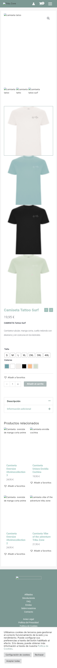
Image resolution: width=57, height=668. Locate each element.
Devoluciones (28, 598)
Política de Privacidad (28, 622)
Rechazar (39, 654)
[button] (14, 377)
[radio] (7, 355)
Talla (6, 349)
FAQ (29, 601)
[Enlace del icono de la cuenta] (33, 3)
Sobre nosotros (28, 608)
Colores (8, 360)
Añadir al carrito (35, 384)
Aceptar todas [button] (13, 661)
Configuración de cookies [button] (18, 654)
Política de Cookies (28, 626)
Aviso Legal (28, 619)
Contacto (28, 612)
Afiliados (28, 594)
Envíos (28, 605)
